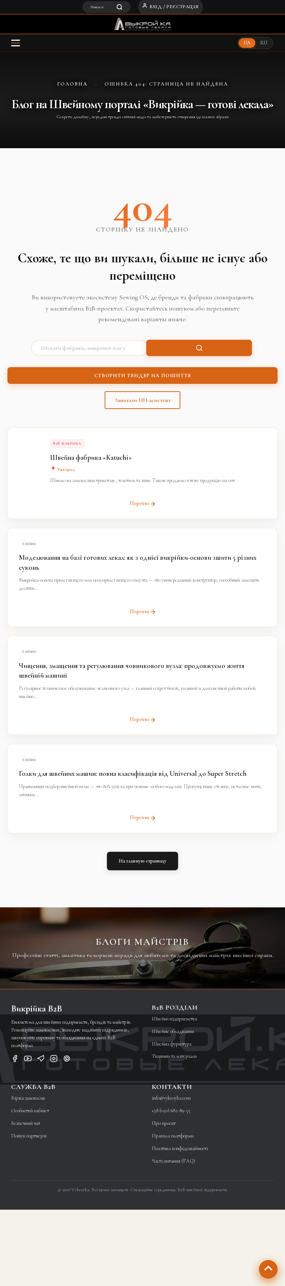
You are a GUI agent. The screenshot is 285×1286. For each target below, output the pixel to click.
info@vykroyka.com (171, 1098)
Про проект (164, 1123)
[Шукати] (199, 348)
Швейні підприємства (174, 1019)
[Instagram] (54, 1060)
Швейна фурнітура (171, 1044)
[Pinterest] (67, 1060)
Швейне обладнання (173, 1031)
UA (247, 43)
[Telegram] (41, 1060)
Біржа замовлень (28, 1098)
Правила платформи (173, 1136)
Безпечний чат (25, 1123)
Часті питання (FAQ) (173, 1161)
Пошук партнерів (29, 1136)
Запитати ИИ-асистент (142, 400)
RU (263, 43)
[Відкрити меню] (15, 43)
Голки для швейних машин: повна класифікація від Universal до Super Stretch (132, 773)
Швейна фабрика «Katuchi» (91, 457)
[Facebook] (15, 1060)
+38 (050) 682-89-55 (171, 1110)
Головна (72, 84)
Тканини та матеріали (174, 1056)
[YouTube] (28, 1060)
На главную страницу (142, 861)
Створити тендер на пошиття (142, 375)
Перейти (139, 503)
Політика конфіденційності (180, 1148)
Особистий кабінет (30, 1110)
